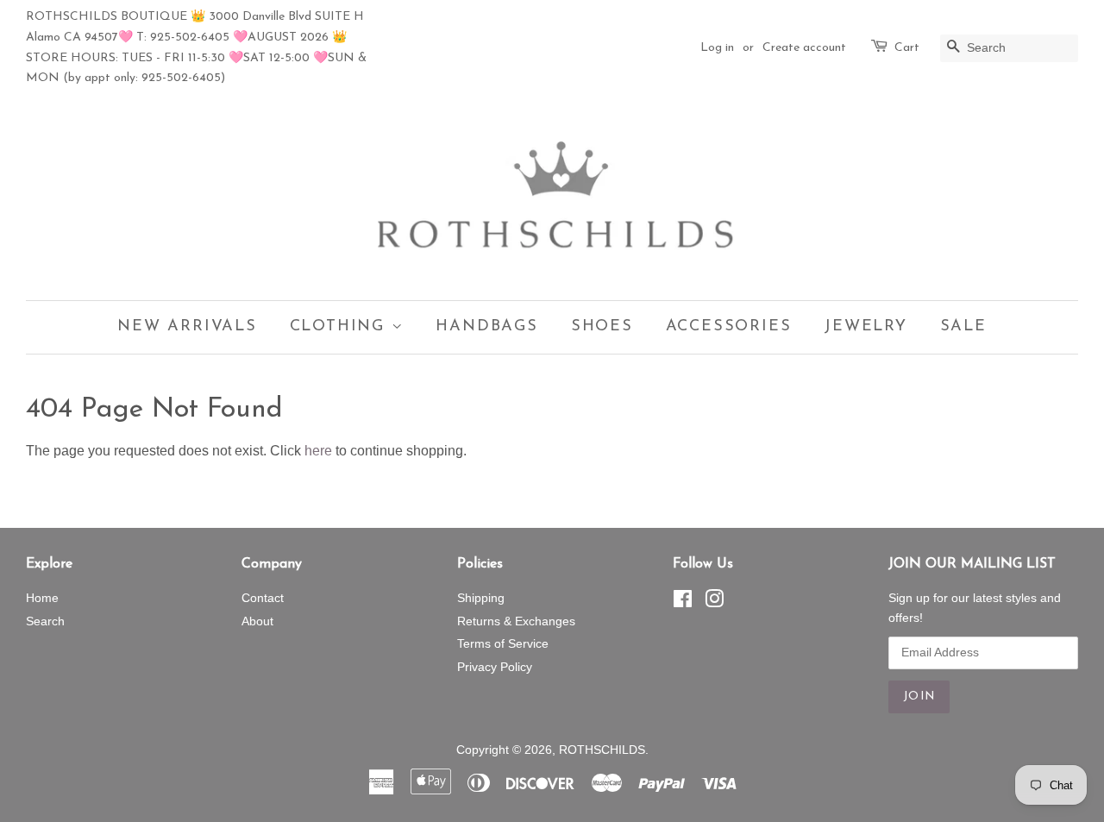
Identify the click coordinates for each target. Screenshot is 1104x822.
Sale (963, 327)
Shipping (481, 598)
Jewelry (865, 327)
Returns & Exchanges (516, 621)
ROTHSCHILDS (602, 750)
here (318, 450)
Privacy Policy (494, 667)
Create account (804, 47)
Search (45, 621)
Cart (906, 47)
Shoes (602, 327)
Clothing (341, 327)
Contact (263, 598)
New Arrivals (187, 327)
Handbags (486, 327)
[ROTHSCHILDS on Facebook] (683, 602)
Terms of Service (503, 643)
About (257, 621)
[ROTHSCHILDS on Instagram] (714, 602)
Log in (717, 47)
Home (42, 598)
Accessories (729, 327)
